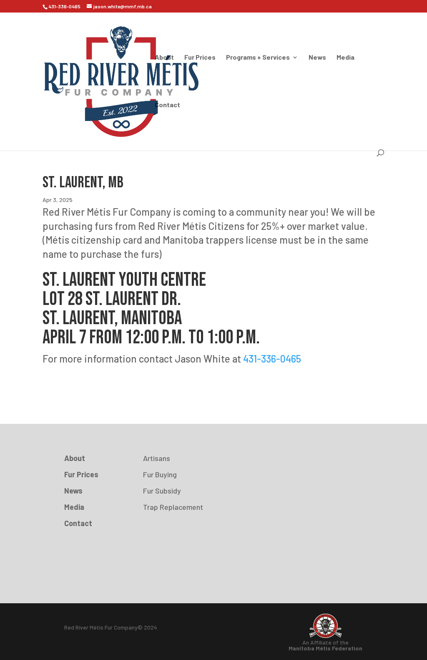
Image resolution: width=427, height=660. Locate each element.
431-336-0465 (271, 359)
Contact (167, 105)
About (164, 57)
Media (345, 57)
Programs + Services (258, 57)
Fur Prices (200, 57)
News (317, 57)
